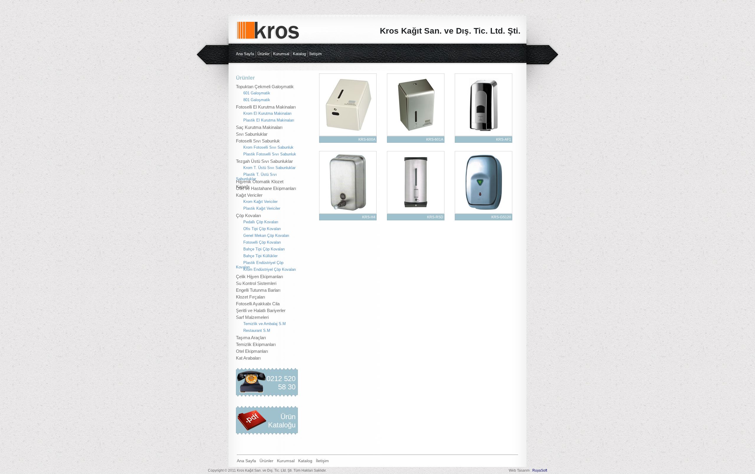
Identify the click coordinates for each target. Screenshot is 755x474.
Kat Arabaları (248, 357)
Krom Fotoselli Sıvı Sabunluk (268, 147)
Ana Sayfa (245, 54)
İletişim (315, 54)
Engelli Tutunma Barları (258, 290)
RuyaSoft (539, 470)
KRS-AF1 (503, 139)
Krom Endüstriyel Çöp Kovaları (269, 269)
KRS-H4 (368, 217)
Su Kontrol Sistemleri (256, 283)
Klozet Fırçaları (250, 296)
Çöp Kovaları (248, 215)
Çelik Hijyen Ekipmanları (259, 276)
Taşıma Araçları (251, 337)
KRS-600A (366, 139)
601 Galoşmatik (256, 93)
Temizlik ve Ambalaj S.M (264, 324)
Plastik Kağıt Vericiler (261, 208)
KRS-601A (434, 139)
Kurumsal (281, 54)
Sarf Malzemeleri (252, 317)
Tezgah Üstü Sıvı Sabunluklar (264, 161)
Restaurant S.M (256, 330)
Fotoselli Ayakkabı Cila (258, 303)
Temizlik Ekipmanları (256, 344)
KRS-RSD (435, 217)
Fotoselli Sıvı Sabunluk (258, 140)
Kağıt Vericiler (249, 195)
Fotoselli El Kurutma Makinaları (266, 106)
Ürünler (263, 54)
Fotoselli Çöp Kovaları (262, 242)
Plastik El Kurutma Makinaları (268, 120)
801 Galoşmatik (256, 100)
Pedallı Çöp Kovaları (260, 222)
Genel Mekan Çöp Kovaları (266, 235)
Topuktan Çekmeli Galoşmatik (265, 86)
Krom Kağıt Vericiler (260, 201)
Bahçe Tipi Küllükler (260, 256)
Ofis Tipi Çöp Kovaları (262, 229)
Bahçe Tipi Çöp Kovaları (264, 249)
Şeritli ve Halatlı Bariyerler (260, 310)
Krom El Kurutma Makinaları (267, 113)
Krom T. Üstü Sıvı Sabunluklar (269, 167)
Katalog (299, 54)
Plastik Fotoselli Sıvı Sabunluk (269, 154)
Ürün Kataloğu (282, 421)
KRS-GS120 (501, 217)
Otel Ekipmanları (252, 351)
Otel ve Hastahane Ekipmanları (266, 188)
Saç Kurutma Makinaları (259, 127)
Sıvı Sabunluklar (251, 134)
